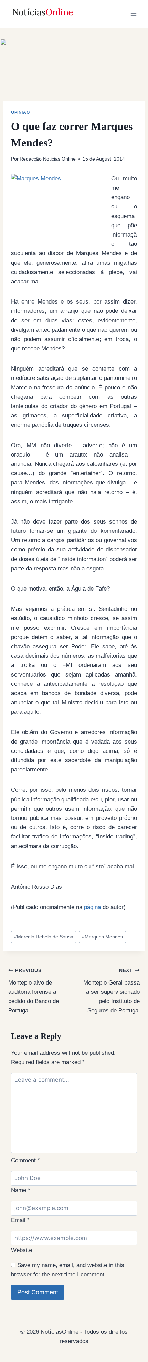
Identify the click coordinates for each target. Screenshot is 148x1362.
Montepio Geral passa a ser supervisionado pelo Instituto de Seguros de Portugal (111, 991)
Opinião (20, 112)
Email (20, 1220)
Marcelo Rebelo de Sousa (43, 937)
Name (20, 1190)
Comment (25, 1160)
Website (21, 1250)
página (93, 907)
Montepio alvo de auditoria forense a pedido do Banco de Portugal (33, 991)
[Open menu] (133, 13)
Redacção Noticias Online (48, 159)
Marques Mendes (102, 937)
